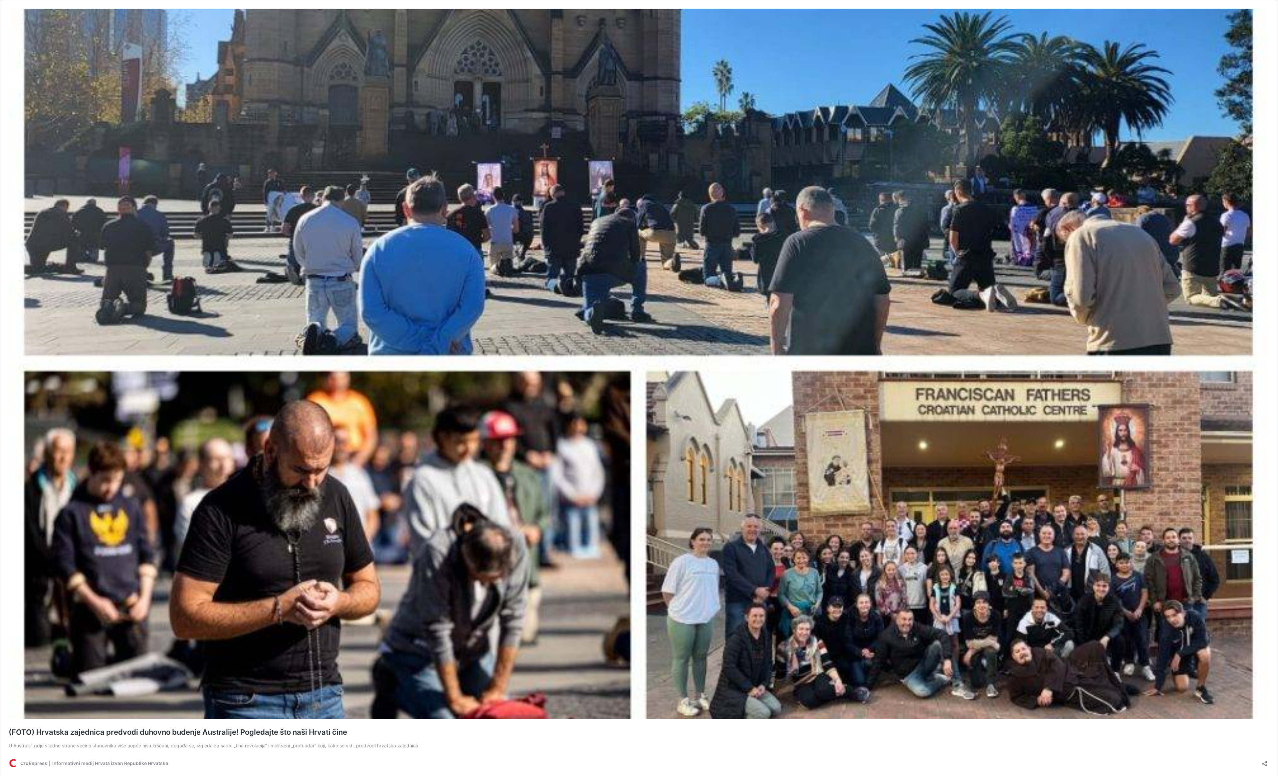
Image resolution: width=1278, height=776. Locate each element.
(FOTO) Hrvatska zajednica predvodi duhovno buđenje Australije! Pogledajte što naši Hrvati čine (178, 732)
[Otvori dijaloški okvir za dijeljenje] (1264, 761)
